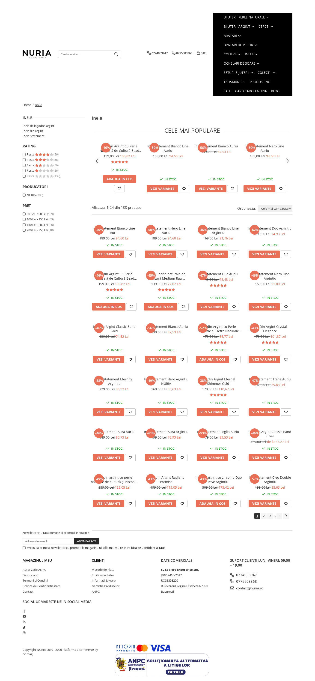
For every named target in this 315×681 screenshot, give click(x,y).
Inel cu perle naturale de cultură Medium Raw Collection (166, 276)
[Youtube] (24, 616)
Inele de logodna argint (38, 126)
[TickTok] (24, 627)
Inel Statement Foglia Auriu (218, 432)
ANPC (96, 591)
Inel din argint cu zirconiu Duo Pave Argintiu (218, 479)
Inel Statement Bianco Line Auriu (168, 148)
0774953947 (246, 575)
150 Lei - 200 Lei (37, 225)
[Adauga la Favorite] (119, 188)
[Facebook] (24, 611)
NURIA (31, 195)
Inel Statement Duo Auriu (218, 274)
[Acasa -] (37, 54)
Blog (275, 91)
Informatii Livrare (104, 580)
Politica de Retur (103, 575)
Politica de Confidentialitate (146, 548)
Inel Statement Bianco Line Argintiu (218, 230)
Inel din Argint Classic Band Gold (114, 328)
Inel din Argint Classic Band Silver (270, 434)
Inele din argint (33, 131)
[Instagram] (24, 633)
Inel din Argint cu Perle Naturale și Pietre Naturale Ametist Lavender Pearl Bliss (218, 328)
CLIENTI (98, 560)
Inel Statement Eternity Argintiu (114, 381)
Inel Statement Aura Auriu (114, 432)
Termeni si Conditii (35, 580)
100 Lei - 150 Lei (37, 219)
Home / (29, 105)
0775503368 (246, 581)
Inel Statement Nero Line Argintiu (270, 276)
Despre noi (30, 575)
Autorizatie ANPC (34, 570)
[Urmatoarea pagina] (286, 516)
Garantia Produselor (105, 586)
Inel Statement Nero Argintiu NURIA (166, 381)
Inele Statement (34, 136)
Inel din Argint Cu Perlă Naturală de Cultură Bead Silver (119, 148)
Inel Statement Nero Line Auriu (265, 148)
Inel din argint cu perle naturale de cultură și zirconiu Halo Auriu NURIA (114, 479)
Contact (28, 591)
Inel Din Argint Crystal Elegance (270, 328)
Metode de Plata (103, 570)
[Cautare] (116, 54)
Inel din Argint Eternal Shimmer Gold (218, 381)
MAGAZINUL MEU (37, 560)
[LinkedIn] (24, 622)
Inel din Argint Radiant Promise (166, 479)
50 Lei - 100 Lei (36, 214)
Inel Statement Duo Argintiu (269, 228)
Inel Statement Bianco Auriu (216, 146)
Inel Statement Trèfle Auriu (270, 379)
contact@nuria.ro (249, 588)
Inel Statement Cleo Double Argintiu (270, 479)
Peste (31, 154)
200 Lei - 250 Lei (37, 230)
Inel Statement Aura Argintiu (166, 432)
